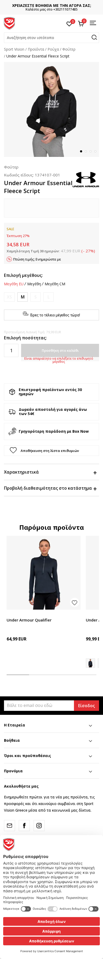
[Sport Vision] (9, 23)
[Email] (9, 825)
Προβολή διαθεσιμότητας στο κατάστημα (48, 488)
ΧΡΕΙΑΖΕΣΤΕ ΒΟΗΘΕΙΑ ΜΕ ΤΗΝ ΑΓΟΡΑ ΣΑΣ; (51, 5)
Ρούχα (53, 49)
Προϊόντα (36, 49)
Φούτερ (69, 49)
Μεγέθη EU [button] (14, 284)
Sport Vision (14, 49)
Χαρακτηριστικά (21, 472)
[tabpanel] (51, 109)
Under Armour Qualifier (29, 620)
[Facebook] (24, 825)
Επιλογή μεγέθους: (23, 275)
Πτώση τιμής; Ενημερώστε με (37, 259)
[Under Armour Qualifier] (44, 573)
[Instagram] (39, 825)
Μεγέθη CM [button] (55, 284)
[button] (51, 37)
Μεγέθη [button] (34, 284)
